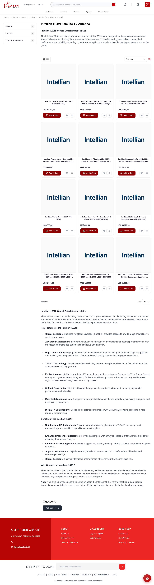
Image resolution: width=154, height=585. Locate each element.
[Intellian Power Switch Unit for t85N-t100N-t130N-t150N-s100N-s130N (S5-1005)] (58, 139)
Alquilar (63, 12)
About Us (65, 534)
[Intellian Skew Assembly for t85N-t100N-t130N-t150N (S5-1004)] (133, 81)
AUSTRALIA (61, 575)
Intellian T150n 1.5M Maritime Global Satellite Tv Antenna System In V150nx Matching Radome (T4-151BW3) (133, 276)
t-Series (53, 17)
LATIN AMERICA (101, 575)
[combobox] (83, 4)
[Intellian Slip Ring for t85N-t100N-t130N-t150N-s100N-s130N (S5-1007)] (96, 139)
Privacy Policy (67, 538)
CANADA (75, 575)
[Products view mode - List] (47, 59)
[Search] (113, 4)
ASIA (50, 575)
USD (39, 4)
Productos (49, 12)
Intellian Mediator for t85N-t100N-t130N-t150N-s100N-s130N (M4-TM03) (96, 276)
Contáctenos (103, 12)
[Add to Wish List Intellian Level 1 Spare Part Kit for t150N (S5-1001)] (67, 115)
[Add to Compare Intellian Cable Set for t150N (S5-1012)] (72, 231)
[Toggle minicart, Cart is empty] (147, 4)
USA (114, 575)
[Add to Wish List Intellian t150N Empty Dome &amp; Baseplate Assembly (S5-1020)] (142, 231)
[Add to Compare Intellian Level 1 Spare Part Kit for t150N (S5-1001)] (72, 115)
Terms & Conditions (69, 542)
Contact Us (123, 534)
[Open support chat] (147, 578)
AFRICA (41, 575)
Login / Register (96, 534)
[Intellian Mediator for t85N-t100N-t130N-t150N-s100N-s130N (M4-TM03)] (96, 255)
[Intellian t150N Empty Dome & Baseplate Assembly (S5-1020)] (133, 197)
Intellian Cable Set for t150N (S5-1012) (58, 218)
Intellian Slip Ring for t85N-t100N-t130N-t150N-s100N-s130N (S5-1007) (96, 160)
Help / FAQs (123, 538)
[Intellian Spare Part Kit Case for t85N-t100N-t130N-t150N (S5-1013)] (96, 197)
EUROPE (86, 575)
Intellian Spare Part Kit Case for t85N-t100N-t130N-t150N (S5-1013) (96, 218)
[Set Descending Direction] (149, 59)
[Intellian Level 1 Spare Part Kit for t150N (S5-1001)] (58, 81)
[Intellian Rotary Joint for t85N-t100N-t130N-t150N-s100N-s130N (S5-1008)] (133, 139)
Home (5, 17)
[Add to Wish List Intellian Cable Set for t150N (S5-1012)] (67, 231)
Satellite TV (43, 17)
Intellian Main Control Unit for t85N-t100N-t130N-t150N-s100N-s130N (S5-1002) (96, 102)
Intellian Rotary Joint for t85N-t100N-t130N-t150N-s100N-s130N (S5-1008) (133, 160)
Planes (76, 12)
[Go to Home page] (11, 4)
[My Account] (125, 4)
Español (29, 4)
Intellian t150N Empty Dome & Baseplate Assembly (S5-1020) (133, 218)
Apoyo (89, 12)
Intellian (32, 17)
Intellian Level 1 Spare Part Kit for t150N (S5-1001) (59, 102)
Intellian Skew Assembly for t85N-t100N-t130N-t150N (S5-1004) (133, 102)
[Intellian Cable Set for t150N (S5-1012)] (58, 197)
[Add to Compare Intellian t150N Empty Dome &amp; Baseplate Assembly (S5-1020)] (147, 231)
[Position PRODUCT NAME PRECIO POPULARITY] (135, 59)
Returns (132, 542)
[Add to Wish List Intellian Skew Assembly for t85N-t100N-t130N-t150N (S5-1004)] (142, 115)
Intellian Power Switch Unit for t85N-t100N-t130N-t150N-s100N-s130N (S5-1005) (58, 160)
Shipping (122, 542)
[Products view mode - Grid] (44, 59)
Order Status (95, 538)
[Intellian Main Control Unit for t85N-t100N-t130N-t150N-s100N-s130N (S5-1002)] (96, 81)
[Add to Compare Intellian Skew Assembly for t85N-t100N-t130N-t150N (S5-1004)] (147, 115)
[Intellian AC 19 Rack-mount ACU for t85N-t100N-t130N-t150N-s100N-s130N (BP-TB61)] (58, 255)
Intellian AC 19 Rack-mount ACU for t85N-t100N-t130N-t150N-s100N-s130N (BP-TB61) (58, 276)
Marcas (23, 17)
